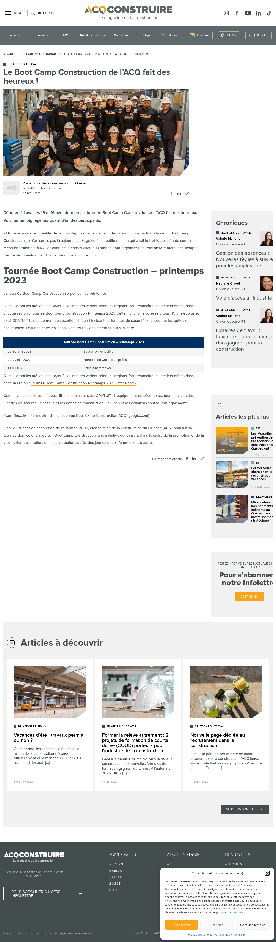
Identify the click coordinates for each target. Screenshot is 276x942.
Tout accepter (181, 925)
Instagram (117, 864)
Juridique (145, 35)
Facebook (116, 871)
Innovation (41, 35)
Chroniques (169, 35)
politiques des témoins (229, 912)
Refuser (217, 925)
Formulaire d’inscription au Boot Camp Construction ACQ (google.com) (89, 415)
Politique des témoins (199, 934)
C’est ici (246, 596)
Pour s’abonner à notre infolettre (35, 893)
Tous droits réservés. (46, 933)
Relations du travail (93, 35)
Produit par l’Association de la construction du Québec (33, 874)
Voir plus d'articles (241, 809)
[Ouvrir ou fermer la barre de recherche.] (32, 13)
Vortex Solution (84, 933)
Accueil (173, 864)
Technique (121, 35)
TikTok (114, 890)
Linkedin (115, 883)
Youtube (115, 877)
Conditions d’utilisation (144, 933)
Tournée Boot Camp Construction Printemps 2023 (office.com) (83, 383)
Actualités (16, 35)
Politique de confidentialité (230, 934)
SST (65, 35)
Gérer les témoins (252, 925)
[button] (267, 873)
